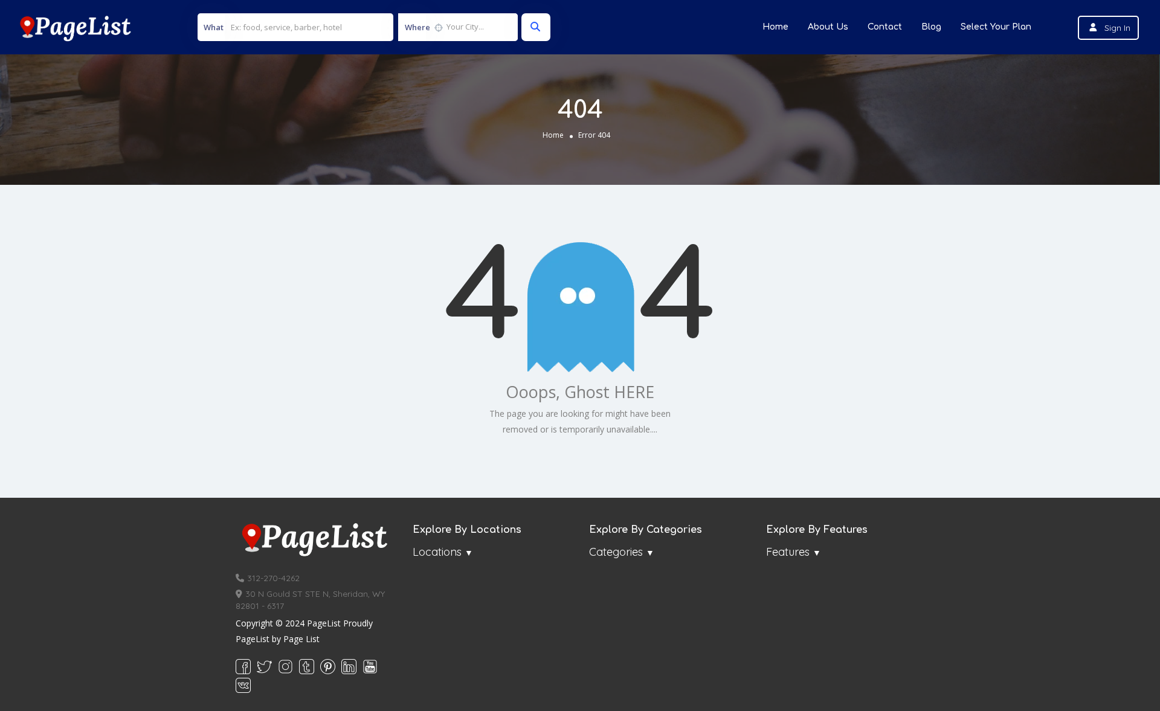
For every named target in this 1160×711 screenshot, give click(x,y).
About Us (828, 26)
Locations (437, 552)
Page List (301, 639)
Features (788, 552)
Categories (616, 552)
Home (775, 26)
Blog (931, 26)
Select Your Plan (996, 26)
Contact (885, 26)
